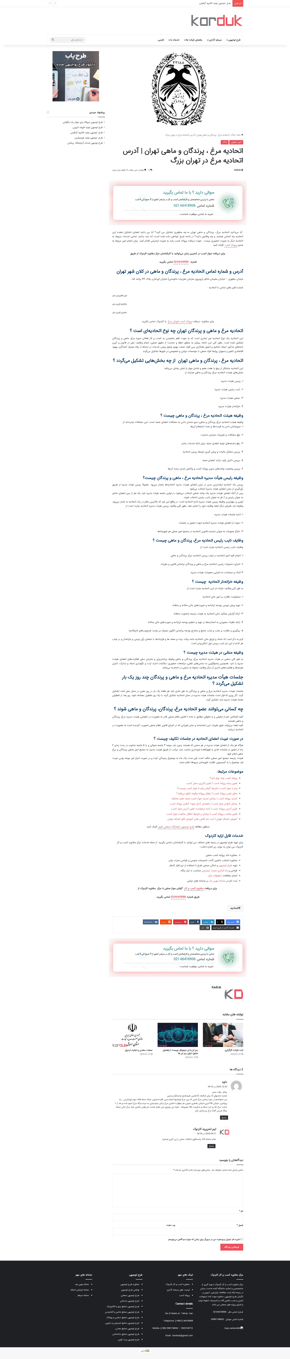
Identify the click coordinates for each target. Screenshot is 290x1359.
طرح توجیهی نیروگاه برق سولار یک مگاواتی (83, 122)
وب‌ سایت (170, 1225)
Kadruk (237, 170)
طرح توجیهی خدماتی (129, 1301)
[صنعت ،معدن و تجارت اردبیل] (132, 1035)
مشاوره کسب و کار (194, 888)
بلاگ (233, 135)
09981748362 (217, 1319)
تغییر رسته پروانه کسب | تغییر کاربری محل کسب (211, 783)
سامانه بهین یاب (217, 881)
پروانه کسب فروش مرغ (180, 321)
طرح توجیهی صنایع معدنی (127, 1328)
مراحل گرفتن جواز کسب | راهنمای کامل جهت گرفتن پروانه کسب (203, 804)
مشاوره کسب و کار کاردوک (178, 1284)
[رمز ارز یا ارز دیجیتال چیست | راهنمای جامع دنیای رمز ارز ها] (178, 1035)
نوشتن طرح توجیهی (130, 1290)
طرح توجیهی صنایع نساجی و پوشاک (122, 1317)
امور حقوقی (236, 142)
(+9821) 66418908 (184, 1321)
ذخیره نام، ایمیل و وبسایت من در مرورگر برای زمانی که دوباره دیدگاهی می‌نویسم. (204, 1239)
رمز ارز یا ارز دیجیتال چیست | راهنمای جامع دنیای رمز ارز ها (180, 1051)
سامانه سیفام (83, 1295)
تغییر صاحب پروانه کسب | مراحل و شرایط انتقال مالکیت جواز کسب (201, 814)
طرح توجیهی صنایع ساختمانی (125, 1334)
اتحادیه (234, 908)
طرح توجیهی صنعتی (130, 1295)
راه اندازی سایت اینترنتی (215, 871)
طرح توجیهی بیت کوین (128, 1339)
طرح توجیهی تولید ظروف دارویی (88, 127)
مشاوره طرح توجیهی (129, 1284)
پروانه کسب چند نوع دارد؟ (223, 778)
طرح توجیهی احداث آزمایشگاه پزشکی (85, 143)
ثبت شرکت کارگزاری (234, 1050)
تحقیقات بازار (215, 876)
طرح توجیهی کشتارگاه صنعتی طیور (176, 827)
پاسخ (224, 1117)
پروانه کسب (231, 245)
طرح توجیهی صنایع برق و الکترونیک (123, 1306)
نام (241, 1211)
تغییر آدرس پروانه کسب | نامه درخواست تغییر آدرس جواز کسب (204, 809)
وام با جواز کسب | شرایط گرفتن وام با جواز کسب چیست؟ (207, 788)
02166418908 (181, 262)
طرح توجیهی (234, 40)
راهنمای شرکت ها (194, 40)
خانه (239, 135)
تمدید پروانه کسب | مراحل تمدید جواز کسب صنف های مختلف (204, 799)
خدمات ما (174, 40)
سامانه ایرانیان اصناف (79, 1290)
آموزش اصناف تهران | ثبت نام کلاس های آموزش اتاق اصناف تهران (202, 819)
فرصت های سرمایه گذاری (178, 1290)
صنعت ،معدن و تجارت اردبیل (139, 1050)
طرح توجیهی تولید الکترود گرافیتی (86, 132)
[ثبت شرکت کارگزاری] (223, 1035)
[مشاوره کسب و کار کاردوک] (216, 21)
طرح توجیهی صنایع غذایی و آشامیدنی (122, 1312)
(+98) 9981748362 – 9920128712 (176, 1328)
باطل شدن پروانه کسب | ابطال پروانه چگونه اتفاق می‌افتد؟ (206, 794)
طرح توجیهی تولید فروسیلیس (217, 3)
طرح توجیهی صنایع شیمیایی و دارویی (122, 1323)
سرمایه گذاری (215, 40)
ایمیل (240, 1225)
